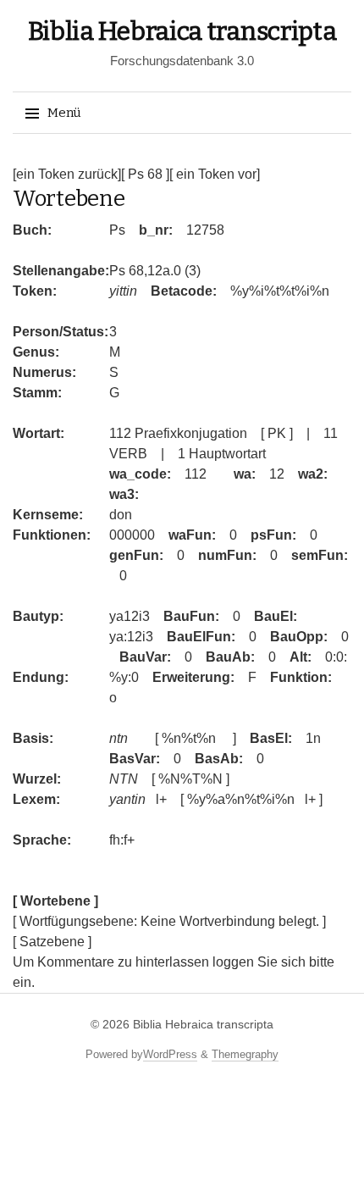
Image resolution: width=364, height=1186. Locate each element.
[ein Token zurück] (67, 174)
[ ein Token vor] (214, 174)
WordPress (170, 1054)
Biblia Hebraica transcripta (182, 31)
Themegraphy (245, 1054)
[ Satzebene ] (52, 941)
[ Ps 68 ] (145, 174)
